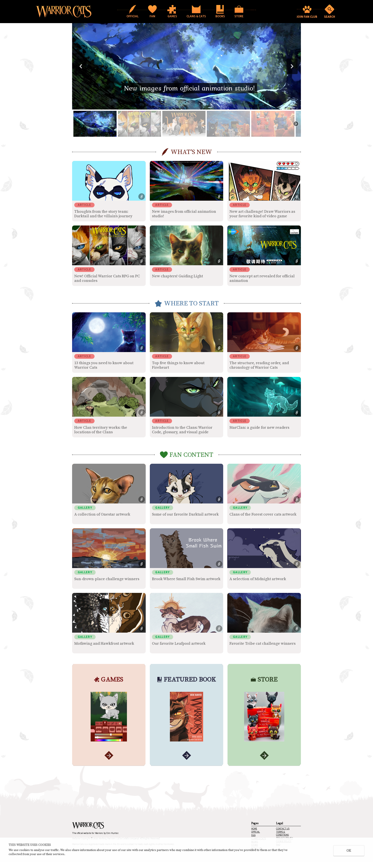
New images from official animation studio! (189, 88)
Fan (253, 835)
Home (254, 828)
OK (348, 850)
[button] (186, 66)
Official (255, 832)
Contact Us (282, 828)
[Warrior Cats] (88, 825)
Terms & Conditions (282, 833)
